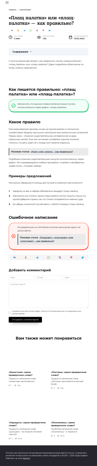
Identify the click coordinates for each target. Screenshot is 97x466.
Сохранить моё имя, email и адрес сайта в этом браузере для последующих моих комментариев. (46, 312)
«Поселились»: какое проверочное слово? (63, 424)
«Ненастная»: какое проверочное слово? (20, 373)
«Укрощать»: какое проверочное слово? (27, 424)
